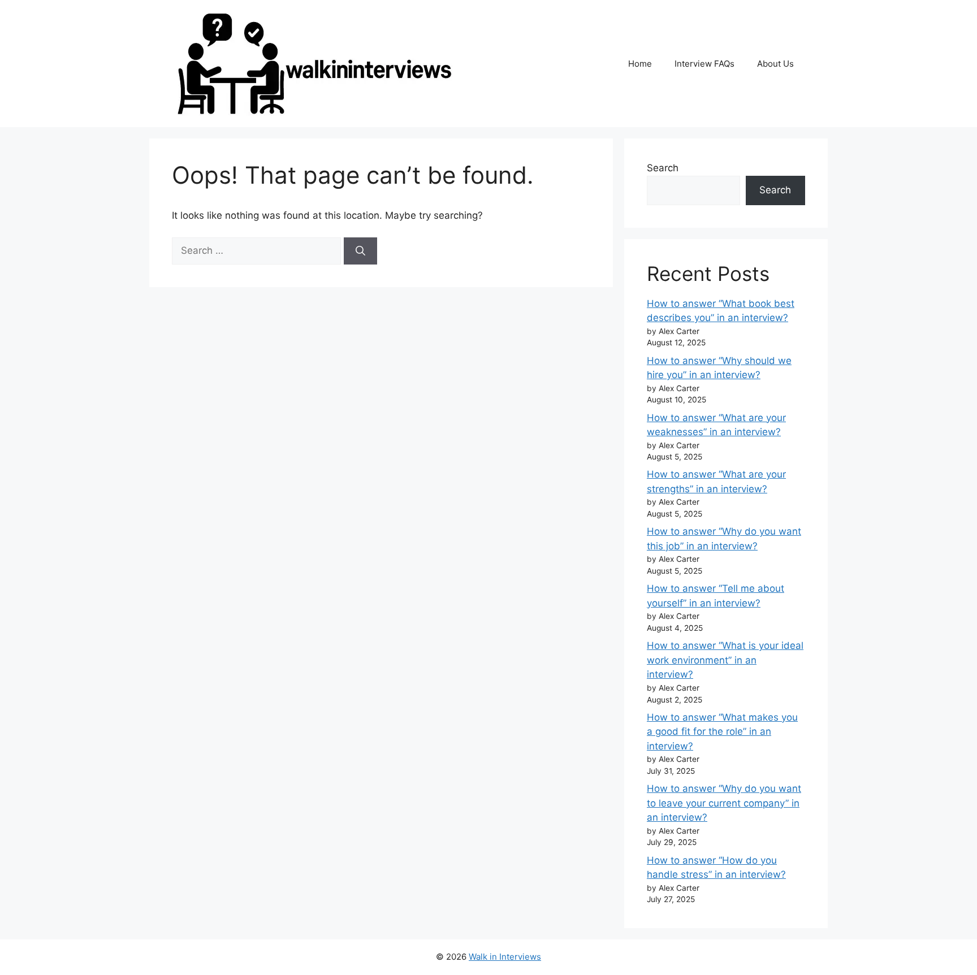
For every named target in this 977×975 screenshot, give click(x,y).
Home (640, 63)
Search (662, 168)
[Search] (360, 251)
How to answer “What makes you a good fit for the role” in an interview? (722, 732)
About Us (775, 63)
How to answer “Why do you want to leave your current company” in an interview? (724, 803)
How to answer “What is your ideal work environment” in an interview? (725, 660)
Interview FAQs (704, 63)
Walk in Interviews (505, 956)
